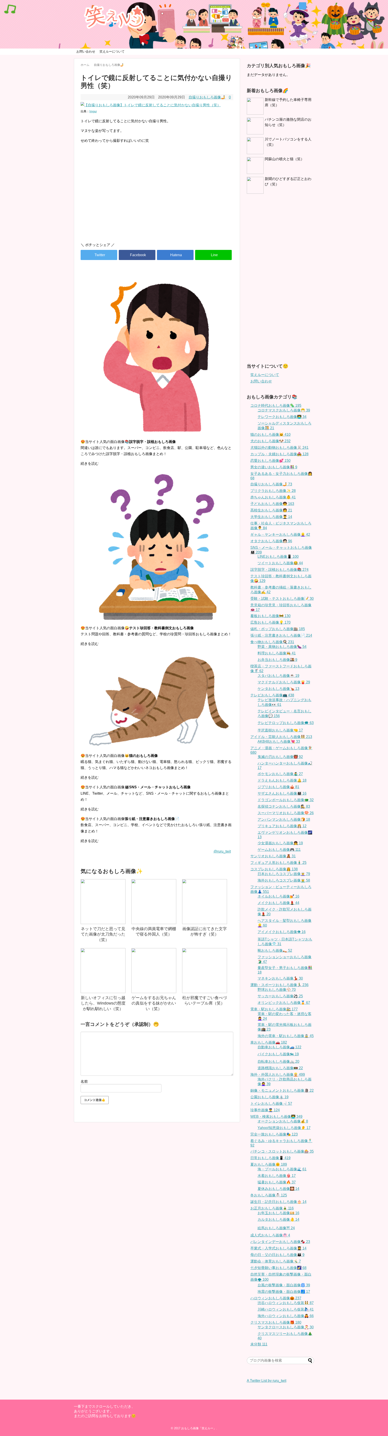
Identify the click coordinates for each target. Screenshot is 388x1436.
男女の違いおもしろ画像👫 (273, 467)
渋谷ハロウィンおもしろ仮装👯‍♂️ (286, 1303)
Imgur (93, 111)
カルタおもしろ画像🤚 (278, 1219)
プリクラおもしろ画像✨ (273, 491)
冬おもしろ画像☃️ (268, 1195)
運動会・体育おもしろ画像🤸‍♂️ (275, 1261)
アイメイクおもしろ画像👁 (282, 932)
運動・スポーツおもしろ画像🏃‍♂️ (279, 985)
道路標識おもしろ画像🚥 (280, 1068)
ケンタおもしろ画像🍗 (278, 689)
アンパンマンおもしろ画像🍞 (284, 819)
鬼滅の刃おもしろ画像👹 (280, 757)
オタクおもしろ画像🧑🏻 (271, 541)
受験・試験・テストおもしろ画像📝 (282, 598)
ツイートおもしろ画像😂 (280, 563)
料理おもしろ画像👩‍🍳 (277, 653)
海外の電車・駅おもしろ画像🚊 (286, 1036)
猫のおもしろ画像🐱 (270, 434)
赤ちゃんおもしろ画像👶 (273, 497)
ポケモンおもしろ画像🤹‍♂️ (280, 774)
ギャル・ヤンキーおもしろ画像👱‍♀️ (280, 534)
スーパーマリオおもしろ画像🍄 (286, 813)
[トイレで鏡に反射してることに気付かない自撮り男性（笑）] (175, 255)
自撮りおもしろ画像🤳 (207, 97)
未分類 (258, 1344)
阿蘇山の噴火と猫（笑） (284, 159)
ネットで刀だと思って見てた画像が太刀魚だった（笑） (103, 934)
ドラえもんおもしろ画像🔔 (282, 780)
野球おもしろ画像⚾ (277, 989)
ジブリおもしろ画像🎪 (278, 787)
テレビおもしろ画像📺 (272, 695)
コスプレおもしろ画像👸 (274, 869)
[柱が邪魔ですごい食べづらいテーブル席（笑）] (204, 970)
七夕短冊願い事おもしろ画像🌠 (278, 1268)
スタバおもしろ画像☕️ (278, 676)
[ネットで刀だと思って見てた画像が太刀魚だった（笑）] (103, 901)
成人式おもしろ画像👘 (270, 1235)
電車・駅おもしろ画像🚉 (274, 1009)
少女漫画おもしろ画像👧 (280, 843)
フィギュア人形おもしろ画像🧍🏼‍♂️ (278, 863)
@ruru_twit (222, 851)
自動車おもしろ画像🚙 (279, 1047)
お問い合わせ (85, 51)
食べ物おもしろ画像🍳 (272, 642)
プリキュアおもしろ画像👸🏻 (282, 826)
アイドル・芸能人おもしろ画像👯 (281, 737)
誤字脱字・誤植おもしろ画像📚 (279, 569)
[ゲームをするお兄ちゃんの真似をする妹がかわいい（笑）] (153, 970)
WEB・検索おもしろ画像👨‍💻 (276, 1116)
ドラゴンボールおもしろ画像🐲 (286, 800)
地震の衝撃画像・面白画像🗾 (284, 1292)
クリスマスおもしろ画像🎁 (275, 1322)
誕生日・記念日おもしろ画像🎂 (278, 1202)
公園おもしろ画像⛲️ (269, 1097)
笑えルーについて (112, 51)
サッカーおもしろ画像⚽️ (280, 996)
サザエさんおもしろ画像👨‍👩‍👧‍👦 (282, 793)
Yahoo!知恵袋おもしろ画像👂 (284, 1128)
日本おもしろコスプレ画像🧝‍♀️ (284, 874)
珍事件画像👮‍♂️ (265, 1110)
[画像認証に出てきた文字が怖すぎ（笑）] (204, 901)
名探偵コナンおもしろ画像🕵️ (284, 806)
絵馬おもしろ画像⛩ (276, 1228)
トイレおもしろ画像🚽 (271, 1103)
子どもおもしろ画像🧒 (272, 504)
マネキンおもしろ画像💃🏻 (280, 978)
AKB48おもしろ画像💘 (279, 741)
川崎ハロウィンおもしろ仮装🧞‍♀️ (286, 1309)
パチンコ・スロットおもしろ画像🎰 (282, 1151)
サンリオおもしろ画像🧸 (273, 856)
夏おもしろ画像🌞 (268, 1164)
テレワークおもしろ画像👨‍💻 (282, 417)
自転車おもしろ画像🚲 (278, 1061)
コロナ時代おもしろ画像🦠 (275, 405)
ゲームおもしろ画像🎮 (279, 849)
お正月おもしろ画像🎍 (272, 1208)
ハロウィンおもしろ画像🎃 (275, 1298)
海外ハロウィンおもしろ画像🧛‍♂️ (286, 1316)
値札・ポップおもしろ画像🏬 (277, 629)
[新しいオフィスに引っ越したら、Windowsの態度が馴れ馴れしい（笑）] (103, 970)
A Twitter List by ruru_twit (266, 1381)
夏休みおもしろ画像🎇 (278, 1189)
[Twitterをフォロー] (302, 6)
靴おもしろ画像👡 (275, 950)
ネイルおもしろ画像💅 (278, 896)
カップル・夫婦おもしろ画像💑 (279, 454)
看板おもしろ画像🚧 (270, 616)
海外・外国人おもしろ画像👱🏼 (277, 1074)
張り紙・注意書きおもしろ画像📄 (281, 635)
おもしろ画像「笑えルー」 (198, 1428)
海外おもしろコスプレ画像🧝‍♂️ (284, 880)
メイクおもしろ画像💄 (278, 903)
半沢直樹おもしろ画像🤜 (280, 730)
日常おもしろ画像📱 (270, 1158)
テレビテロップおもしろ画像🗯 (286, 723)
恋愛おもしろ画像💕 (270, 460)
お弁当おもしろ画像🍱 (277, 660)
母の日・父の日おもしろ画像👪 (277, 1255)
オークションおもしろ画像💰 (283, 1121)
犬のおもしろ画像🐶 (270, 441)
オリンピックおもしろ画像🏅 (284, 1003)
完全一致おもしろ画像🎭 (274, 1134)
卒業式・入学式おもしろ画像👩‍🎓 (278, 1248)
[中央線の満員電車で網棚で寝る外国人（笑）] (153, 901)
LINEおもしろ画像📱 (278, 556)
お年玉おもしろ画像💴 (278, 1213)
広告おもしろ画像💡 (270, 622)
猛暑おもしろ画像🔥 (277, 1182)
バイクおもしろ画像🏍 (278, 1054)
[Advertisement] (157, 200)
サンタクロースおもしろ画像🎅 (286, 1327)
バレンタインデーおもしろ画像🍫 (280, 1242)
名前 (84, 1081)
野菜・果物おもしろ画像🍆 (282, 647)
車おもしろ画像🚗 (268, 1042)
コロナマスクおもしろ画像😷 (284, 410)
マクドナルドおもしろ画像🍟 (284, 682)
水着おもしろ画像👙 (277, 1176)
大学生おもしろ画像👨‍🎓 (271, 517)
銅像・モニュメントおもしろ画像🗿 (282, 1090)
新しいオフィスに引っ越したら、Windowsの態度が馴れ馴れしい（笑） (103, 1003)
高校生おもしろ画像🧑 (271, 510)
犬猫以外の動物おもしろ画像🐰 (279, 447)
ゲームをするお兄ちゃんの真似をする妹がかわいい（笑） (154, 1003)
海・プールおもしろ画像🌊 (282, 1169)
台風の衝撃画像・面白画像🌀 (284, 1285)
